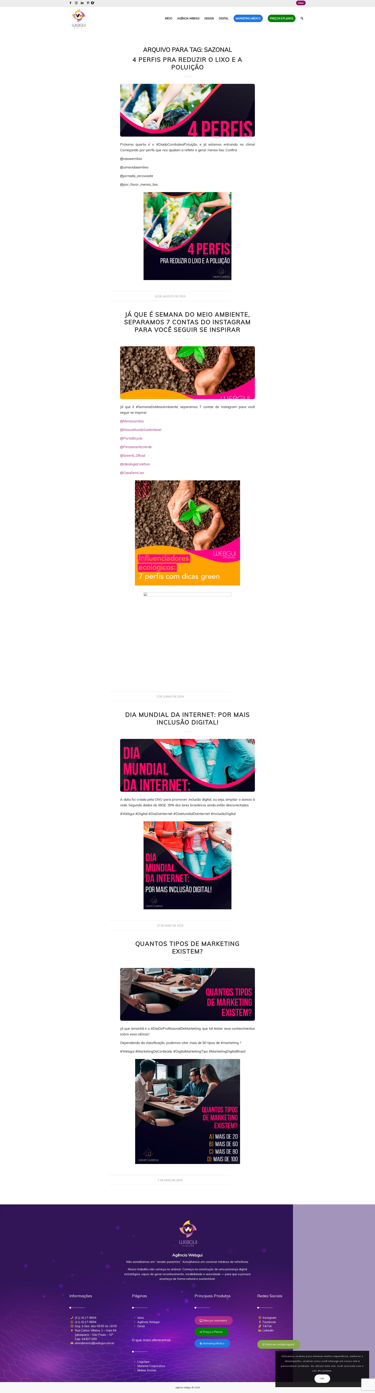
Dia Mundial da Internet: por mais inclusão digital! (187, 718)
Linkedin (267, 1330)
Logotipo (143, 1361)
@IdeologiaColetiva (135, 464)
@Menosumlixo (132, 421)
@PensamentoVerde (136, 447)
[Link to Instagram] (76, 3)
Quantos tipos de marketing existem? (187, 947)
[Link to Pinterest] (88, 3)
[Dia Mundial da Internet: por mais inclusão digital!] (187, 765)
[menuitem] (300, 3)
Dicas (301, 3)
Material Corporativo (151, 1366)
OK (322, 1378)
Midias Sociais (146, 1370)
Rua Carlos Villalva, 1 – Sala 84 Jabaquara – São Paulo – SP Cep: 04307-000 (95, 1335)
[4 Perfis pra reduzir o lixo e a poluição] (187, 110)
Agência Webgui (148, 1322)
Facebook (269, 1322)
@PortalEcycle (131, 438)
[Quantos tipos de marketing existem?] (187, 994)
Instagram (269, 1318)
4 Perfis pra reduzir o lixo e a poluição (187, 63)
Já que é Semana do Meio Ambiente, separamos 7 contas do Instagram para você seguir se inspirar (187, 322)
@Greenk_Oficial (132, 455)
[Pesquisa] (302, 18)
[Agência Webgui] (78, 18)
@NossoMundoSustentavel (140, 430)
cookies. (327, 1370)
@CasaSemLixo (132, 473)
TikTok (267, 1326)
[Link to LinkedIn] (82, 3)
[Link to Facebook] (70, 3)
